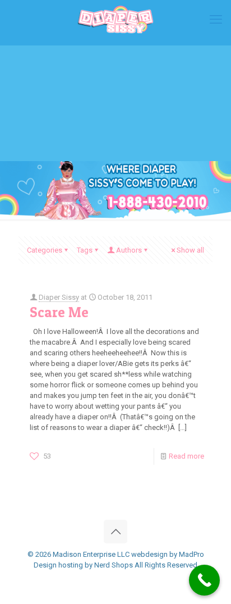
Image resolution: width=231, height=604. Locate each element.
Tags (85, 250)
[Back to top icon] (115, 531)
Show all (190, 250)
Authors (129, 250)
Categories (44, 250)
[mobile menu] (215, 19)
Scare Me (59, 312)
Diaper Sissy (59, 297)
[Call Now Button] (204, 580)
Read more (186, 456)
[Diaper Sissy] (115, 20)
